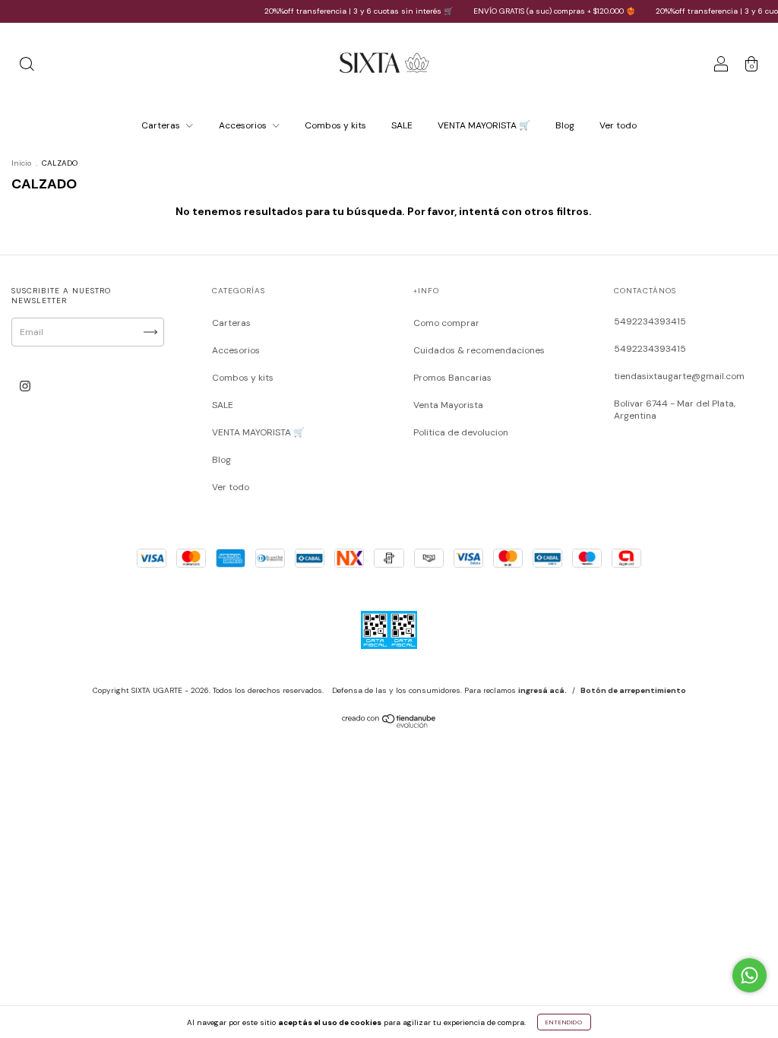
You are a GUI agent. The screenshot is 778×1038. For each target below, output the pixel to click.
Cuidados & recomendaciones (479, 350)
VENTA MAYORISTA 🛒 (484, 125)
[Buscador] (26, 67)
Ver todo (618, 125)
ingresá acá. (542, 690)
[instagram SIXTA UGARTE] (25, 386)
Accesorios (244, 125)
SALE (402, 125)
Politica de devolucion (460, 432)
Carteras (161, 125)
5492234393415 (650, 321)
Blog (564, 125)
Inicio (21, 163)
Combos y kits (335, 125)
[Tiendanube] (389, 725)
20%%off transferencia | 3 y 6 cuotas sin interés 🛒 (347, 11)
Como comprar (446, 323)
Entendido (564, 1022)
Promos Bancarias (452, 378)
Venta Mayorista (448, 405)
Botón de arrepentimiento (633, 690)
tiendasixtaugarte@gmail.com (679, 376)
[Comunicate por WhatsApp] (749, 975)
